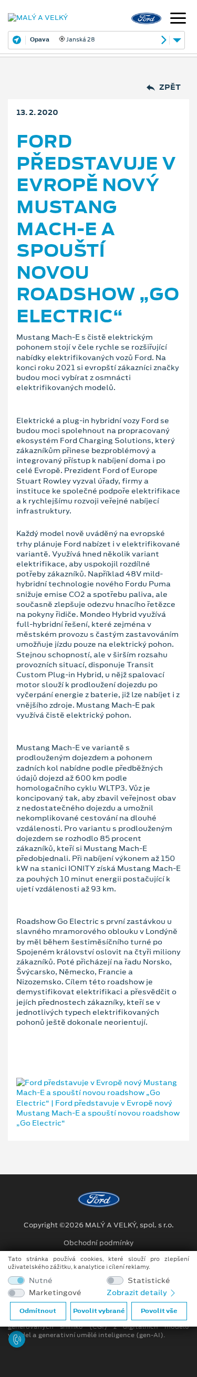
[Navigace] (178, 19)
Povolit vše (159, 1311)
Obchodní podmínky (98, 1243)
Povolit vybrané (99, 1311)
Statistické (149, 1281)
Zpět (170, 87)
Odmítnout (37, 1311)
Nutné (41, 1281)
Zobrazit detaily (138, 1292)
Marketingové (55, 1293)
